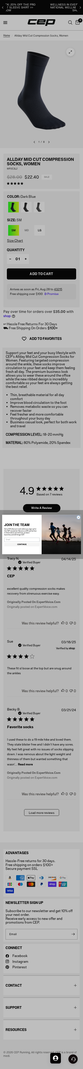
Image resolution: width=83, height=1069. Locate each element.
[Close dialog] (78, 517)
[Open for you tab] (55, 1058)
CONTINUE (21, 544)
